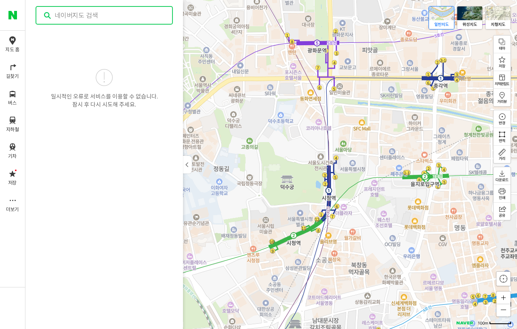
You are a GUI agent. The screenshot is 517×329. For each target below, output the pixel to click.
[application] (271, 164)
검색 (47, 15)
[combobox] (105, 15)
